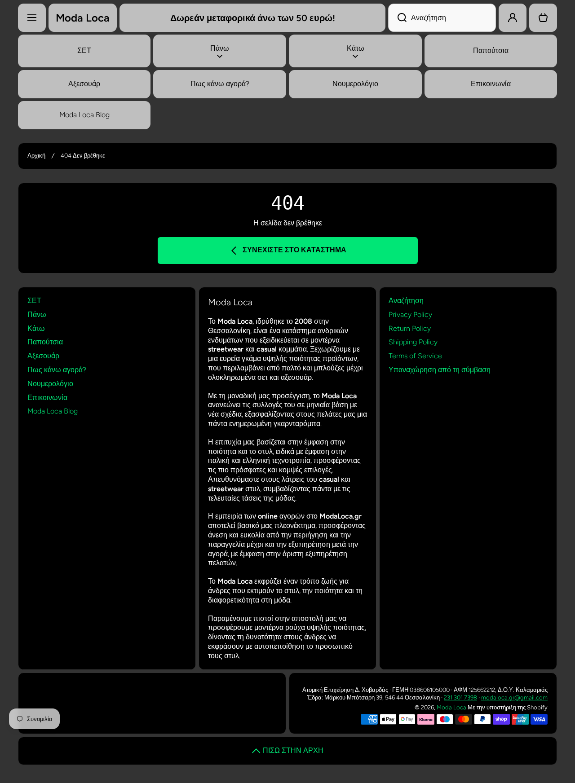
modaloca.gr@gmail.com (514, 697)
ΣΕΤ (34, 300)
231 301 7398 (460, 697)
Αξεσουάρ (43, 356)
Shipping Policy (413, 342)
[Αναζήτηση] (397, 18)
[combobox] (442, 18)
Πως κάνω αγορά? (56, 369)
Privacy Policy (410, 314)
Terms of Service (415, 356)
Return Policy (410, 328)
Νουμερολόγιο (50, 383)
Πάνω (36, 314)
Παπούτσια (45, 342)
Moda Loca (451, 707)
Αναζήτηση (406, 300)
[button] (543, 17)
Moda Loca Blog (52, 411)
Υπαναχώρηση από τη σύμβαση (440, 369)
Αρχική (36, 155)
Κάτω (36, 328)
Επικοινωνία (47, 397)
